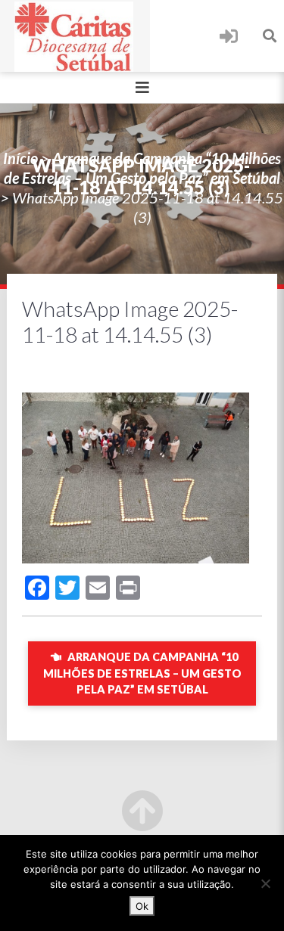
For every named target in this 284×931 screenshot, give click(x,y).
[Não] (265, 883)
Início (20, 158)
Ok (142, 906)
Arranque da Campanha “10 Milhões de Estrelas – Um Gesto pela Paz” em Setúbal (142, 673)
